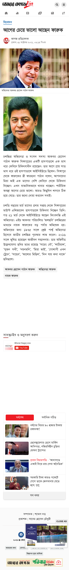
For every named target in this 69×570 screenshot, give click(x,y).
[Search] (57, 5)
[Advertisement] (34, 304)
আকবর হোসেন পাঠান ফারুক (20, 269)
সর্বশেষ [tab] (19, 417)
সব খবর (34, 495)
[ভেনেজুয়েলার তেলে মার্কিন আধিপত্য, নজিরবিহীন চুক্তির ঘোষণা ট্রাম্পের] (34, 448)
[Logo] (18, 4)
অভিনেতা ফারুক (47, 269)
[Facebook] (21, 535)
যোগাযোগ (23, 548)
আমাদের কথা (11, 548)
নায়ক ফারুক (11, 276)
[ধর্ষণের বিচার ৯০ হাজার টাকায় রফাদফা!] (34, 430)
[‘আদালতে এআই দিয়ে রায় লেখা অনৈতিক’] (34, 465)
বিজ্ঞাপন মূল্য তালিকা (34, 553)
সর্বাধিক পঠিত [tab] (49, 417)
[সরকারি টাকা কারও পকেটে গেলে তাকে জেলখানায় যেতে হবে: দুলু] (34, 483)
